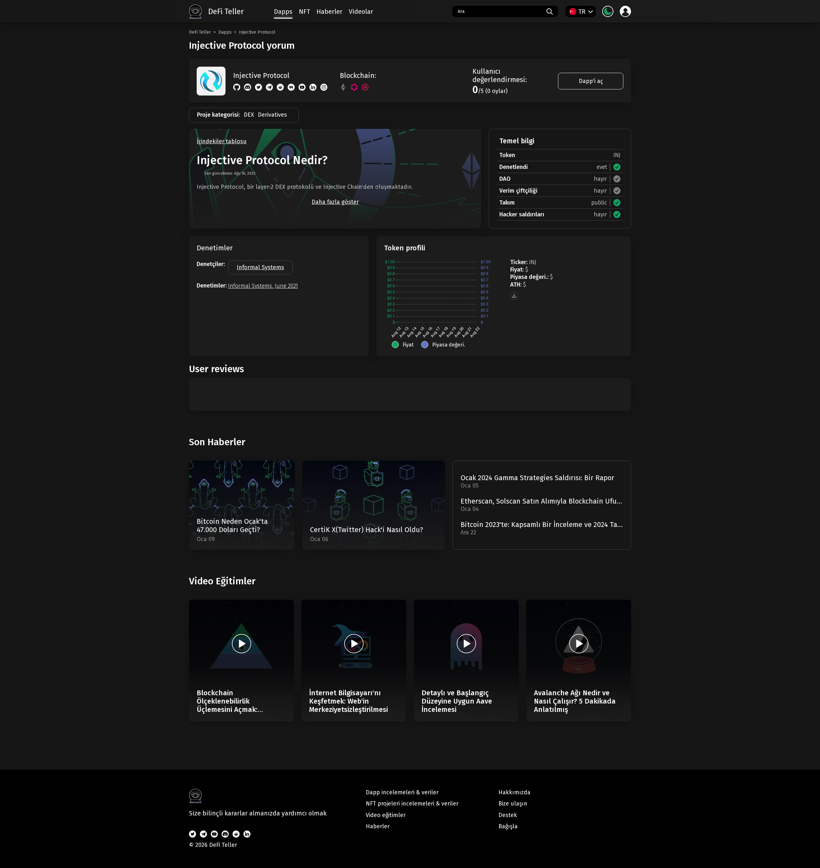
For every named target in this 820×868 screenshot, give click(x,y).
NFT (304, 11)
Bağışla (508, 826)
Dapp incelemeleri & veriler (402, 792)
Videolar (361, 11)
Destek (507, 815)
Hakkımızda (514, 792)
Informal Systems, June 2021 (263, 285)
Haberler (329, 11)
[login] (625, 11)
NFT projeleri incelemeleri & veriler (412, 803)
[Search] (549, 11)
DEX (249, 114)
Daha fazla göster (335, 201)
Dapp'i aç (591, 81)
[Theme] (607, 11)
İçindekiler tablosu (222, 141)
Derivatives (272, 114)
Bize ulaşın (512, 803)
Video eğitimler (386, 815)
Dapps (225, 32)
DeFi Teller (200, 32)
